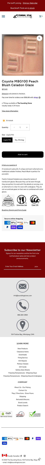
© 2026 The (6, 460)
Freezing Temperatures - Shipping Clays (22, 373)
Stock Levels (22, 402)
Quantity (5, 127)
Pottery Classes (22, 364)
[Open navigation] (5, 16)
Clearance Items (22, 352)
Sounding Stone (16, 460)
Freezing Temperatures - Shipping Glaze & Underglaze (23, 376)
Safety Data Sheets (23, 370)
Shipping (5, 94)
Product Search (22, 405)
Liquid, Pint (7, 140)
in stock (31, 8)
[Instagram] (24, 456)
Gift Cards (22, 367)
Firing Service (23, 358)
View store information (10, 111)
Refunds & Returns (22, 399)
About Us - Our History (22, 387)
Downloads (23, 355)
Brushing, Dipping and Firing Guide (14, 210)
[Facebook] (21, 456)
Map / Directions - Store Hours (23, 393)
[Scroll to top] (39, 458)
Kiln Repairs (22, 361)
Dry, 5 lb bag (19, 140)
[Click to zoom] (39, 38)
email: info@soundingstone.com (14, 462)
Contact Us (23, 390)
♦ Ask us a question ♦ (9, 165)
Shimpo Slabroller (30, 3)
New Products (23, 348)
